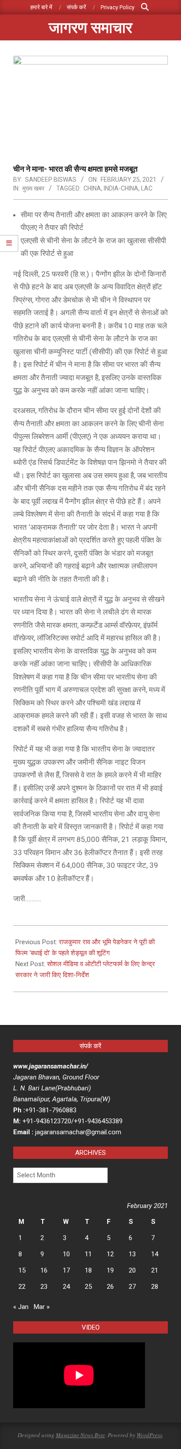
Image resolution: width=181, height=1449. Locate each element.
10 (66, 1254)
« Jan (21, 1307)
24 (66, 1287)
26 (110, 1287)
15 (21, 1270)
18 (88, 1270)
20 (132, 1270)
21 (154, 1270)
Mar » (42, 1307)
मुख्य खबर (33, 188)
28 (154, 1287)
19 (110, 1270)
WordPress (149, 1435)
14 (154, 1254)
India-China (121, 188)
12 (110, 1254)
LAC (146, 188)
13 (132, 1254)
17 (66, 1270)
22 (21, 1287)
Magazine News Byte (80, 1435)
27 (132, 1287)
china (92, 188)
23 (43, 1287)
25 (88, 1287)
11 (88, 1254)
